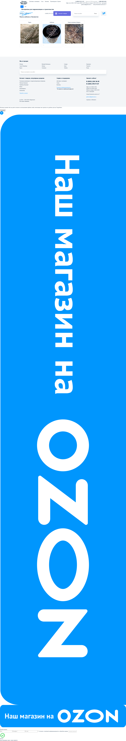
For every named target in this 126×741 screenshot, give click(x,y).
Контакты (47, 1)
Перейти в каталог (24, 93)
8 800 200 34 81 (102, 1)
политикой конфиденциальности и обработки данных (56, 731)
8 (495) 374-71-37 (80, 1)
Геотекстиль (22, 90)
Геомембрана (23, 88)
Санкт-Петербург (23, 66)
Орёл (65, 66)
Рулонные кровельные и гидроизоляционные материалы (32, 81)
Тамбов (65, 68)
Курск (21, 68)
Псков (87, 68)
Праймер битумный (24, 84)
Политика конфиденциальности (64, 87)
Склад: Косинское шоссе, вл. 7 (99, 4)
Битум (21, 86)
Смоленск (44, 68)
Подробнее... (59, 107)
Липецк (43, 66)
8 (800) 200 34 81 (92, 81)
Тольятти (88, 66)
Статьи (58, 83)
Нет (25, 6)
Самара (65, 64)
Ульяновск (88, 64)
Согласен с (53, 731)
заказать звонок (72, 731)
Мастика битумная (24, 83)
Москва (21, 64)
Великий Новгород (46, 64)
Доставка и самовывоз (34, 1)
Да (22, 6)
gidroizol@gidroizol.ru (86, 4)
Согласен (3, 110)
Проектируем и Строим (55, 1)
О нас (42, 1)
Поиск (95, 13)
